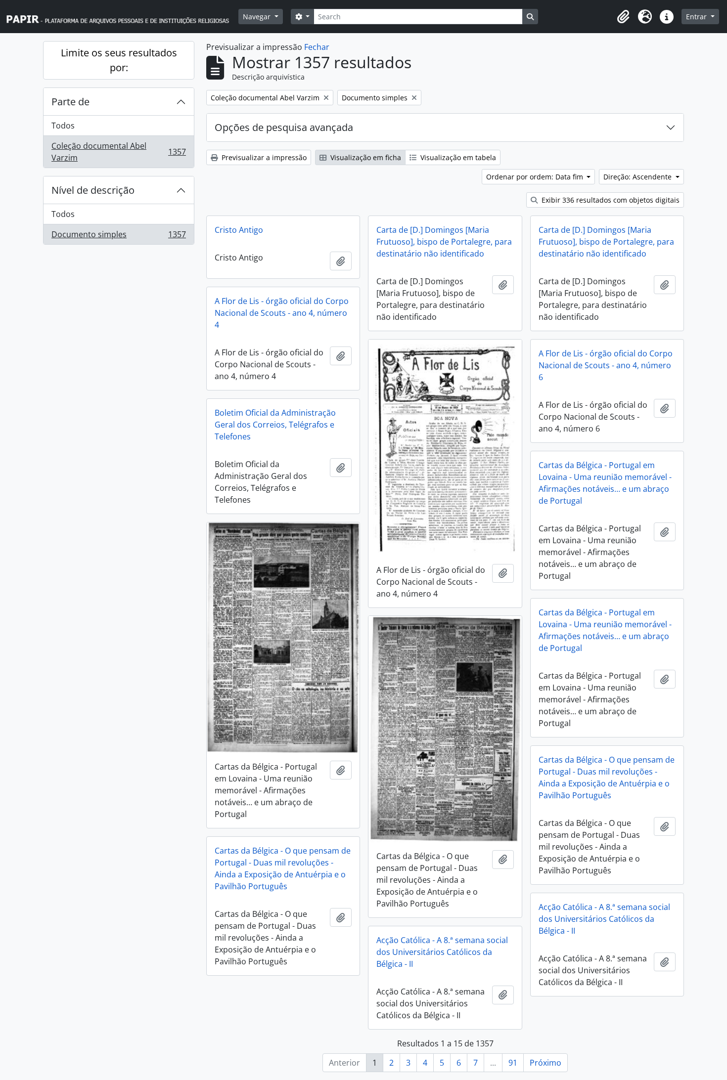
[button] (623, 17)
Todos (63, 125)
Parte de (70, 101)
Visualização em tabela (457, 157)
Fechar (316, 47)
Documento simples (118, 236)
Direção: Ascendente (638, 176)
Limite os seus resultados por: (119, 60)
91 (512, 1062)
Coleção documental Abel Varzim (118, 151)
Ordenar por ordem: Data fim (535, 176)
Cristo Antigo (239, 229)
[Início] (122, 16)
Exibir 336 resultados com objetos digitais (610, 200)
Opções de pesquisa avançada (284, 127)
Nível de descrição (93, 190)
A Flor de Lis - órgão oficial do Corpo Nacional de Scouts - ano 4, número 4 (282, 313)
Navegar (258, 16)
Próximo (545, 1062)
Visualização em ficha (364, 157)
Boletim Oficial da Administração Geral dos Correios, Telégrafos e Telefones (275, 424)
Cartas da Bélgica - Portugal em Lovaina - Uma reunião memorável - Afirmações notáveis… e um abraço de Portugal (605, 483)
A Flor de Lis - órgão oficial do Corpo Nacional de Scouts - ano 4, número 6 (606, 365)
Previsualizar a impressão (263, 157)
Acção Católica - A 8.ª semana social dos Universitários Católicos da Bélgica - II (604, 919)
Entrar (697, 16)
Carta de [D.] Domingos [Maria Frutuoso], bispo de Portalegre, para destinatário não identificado (444, 241)
